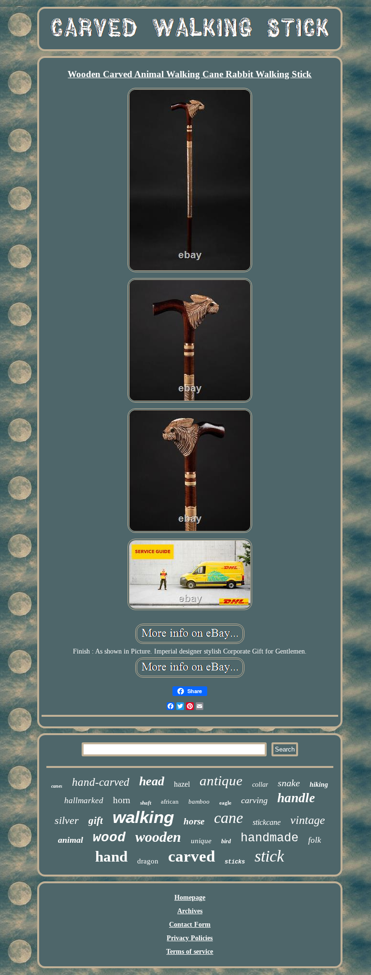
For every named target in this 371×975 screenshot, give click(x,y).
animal (70, 840)
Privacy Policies (190, 938)
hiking (319, 784)
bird (226, 841)
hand (111, 856)
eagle (225, 803)
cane (228, 817)
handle (296, 798)
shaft (145, 803)
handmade (270, 838)
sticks (235, 862)
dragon (147, 861)
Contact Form (190, 924)
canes (56, 786)
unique (201, 841)
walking (143, 817)
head (151, 781)
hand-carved (100, 782)
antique (221, 780)
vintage (307, 820)
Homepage (189, 897)
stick (269, 856)
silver (67, 820)
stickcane (267, 822)
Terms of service (189, 951)
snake (289, 783)
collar (260, 784)
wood (109, 837)
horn (121, 800)
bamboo (199, 801)
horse (194, 821)
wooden (158, 837)
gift (95, 820)
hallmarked (83, 800)
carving (254, 800)
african (170, 801)
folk (314, 840)
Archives (189, 911)
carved (191, 856)
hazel (182, 784)
